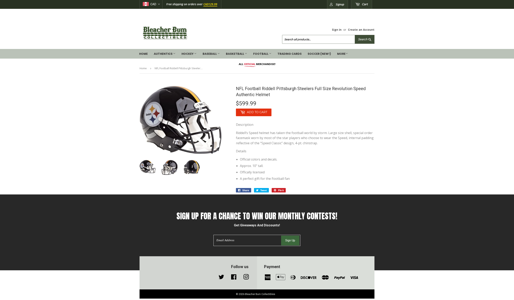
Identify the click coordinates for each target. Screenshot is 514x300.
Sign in (337, 30)
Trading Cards (289, 54)
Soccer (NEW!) (319, 54)
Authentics (163, 54)
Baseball (210, 54)
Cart (364, 4)
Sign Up (290, 240)
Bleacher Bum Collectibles (260, 294)
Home (143, 54)
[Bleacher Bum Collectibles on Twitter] (221, 278)
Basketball (235, 54)
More (341, 54)
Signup (340, 4)
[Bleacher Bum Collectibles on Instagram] (246, 278)
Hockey (188, 54)
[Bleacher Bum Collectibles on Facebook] (234, 278)
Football (261, 54)
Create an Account (361, 30)
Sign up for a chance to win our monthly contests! (256, 216)
